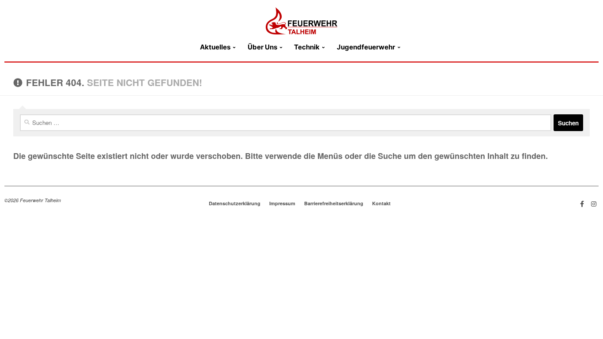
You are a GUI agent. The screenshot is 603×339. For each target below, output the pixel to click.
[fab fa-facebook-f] (582, 203)
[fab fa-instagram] (594, 203)
